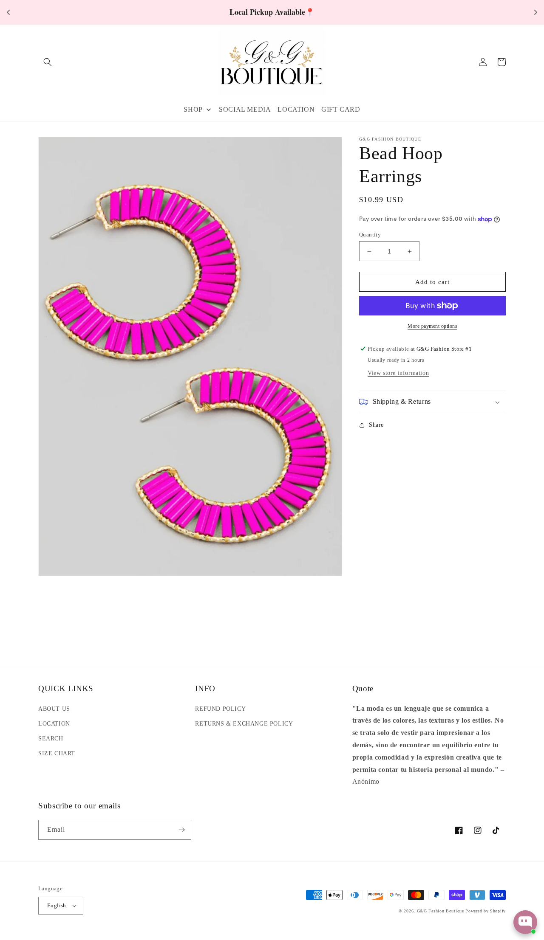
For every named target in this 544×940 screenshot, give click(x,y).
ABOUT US (54, 709)
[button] (47, 62)
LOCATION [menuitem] (296, 109)
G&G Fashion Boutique (440, 911)
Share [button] (376, 425)
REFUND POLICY (220, 709)
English (56, 905)
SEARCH (50, 738)
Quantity (370, 234)
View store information (398, 373)
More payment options (432, 326)
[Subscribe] (181, 830)
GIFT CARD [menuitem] (340, 109)
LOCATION (54, 723)
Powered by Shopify (485, 911)
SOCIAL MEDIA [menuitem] (245, 109)
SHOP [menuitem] (193, 109)
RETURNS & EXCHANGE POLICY (244, 723)
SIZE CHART (56, 753)
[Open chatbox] (525, 922)
